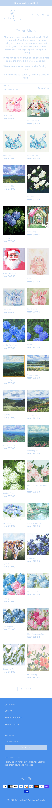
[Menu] (47, 15)
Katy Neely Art (21, 800)
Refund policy (12, 724)
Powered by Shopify (36, 800)
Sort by (6, 86)
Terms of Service (13, 717)
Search (8, 710)
